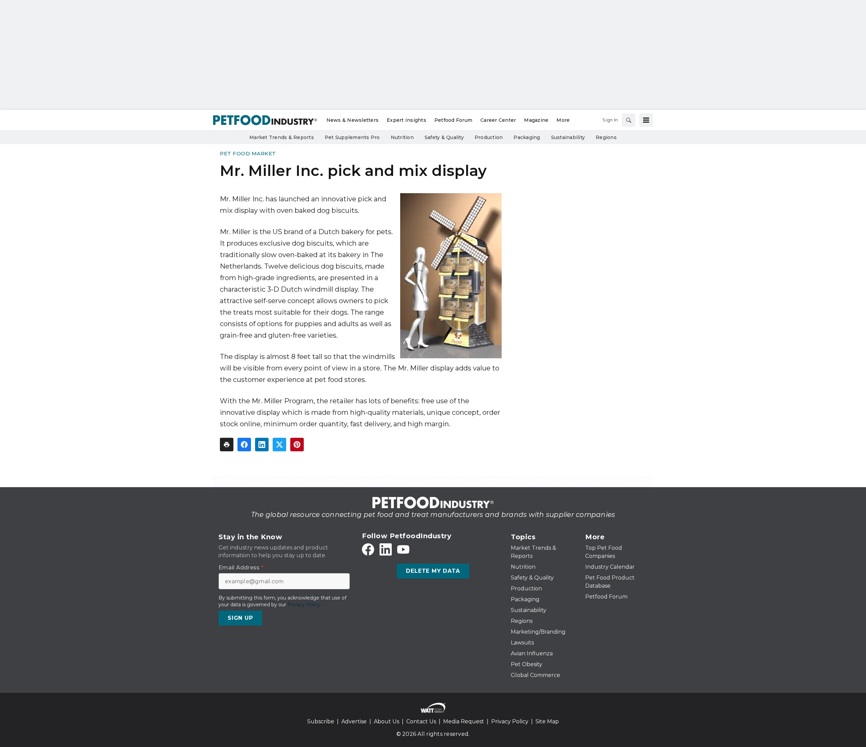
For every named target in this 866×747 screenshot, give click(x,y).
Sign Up (240, 618)
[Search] (628, 120)
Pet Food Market (248, 153)
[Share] (244, 444)
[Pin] (297, 444)
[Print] (226, 444)
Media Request (463, 721)
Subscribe (320, 721)
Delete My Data (433, 571)
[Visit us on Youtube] (403, 549)
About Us (386, 721)
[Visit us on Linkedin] (386, 549)
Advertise (354, 721)
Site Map (547, 721)
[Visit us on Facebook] (368, 549)
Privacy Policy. (304, 605)
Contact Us (421, 721)
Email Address (241, 567)
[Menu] (646, 120)
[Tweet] (279, 444)
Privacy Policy (509, 721)
